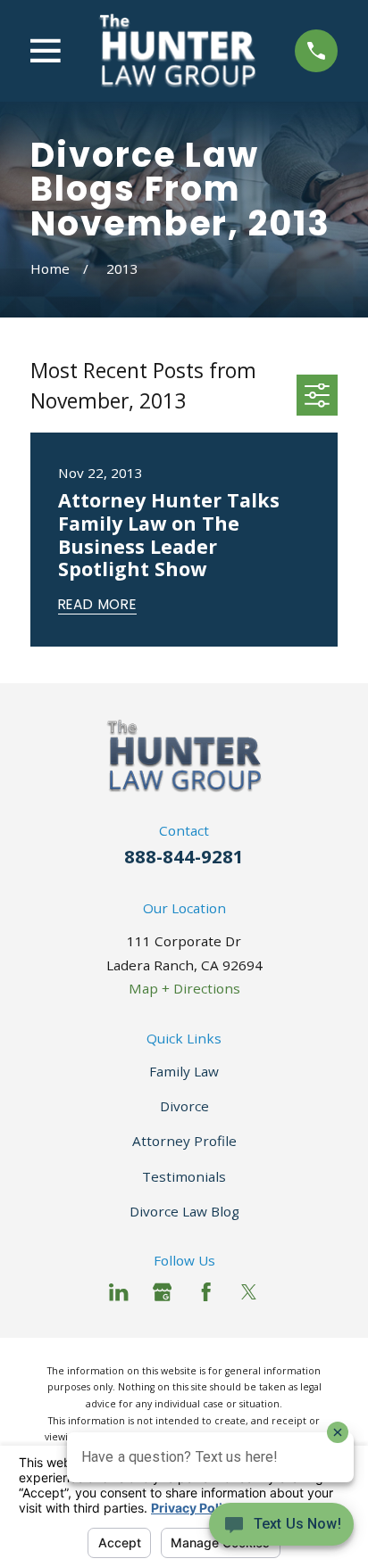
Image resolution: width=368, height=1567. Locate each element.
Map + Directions (184, 988)
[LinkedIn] (118, 1291)
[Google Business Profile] (162, 1291)
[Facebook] (206, 1291)
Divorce (184, 1106)
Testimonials (184, 1176)
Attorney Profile (184, 1141)
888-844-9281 (184, 856)
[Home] (177, 50)
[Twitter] (248, 1291)
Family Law (184, 1071)
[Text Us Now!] (281, 1529)
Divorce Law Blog (184, 1211)
